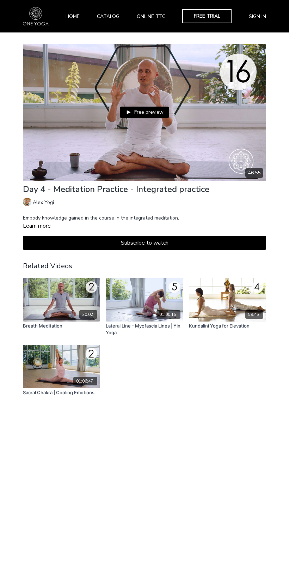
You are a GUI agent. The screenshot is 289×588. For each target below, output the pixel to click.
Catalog (108, 16)
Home (73, 16)
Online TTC (151, 16)
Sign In (257, 16)
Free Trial (207, 16)
